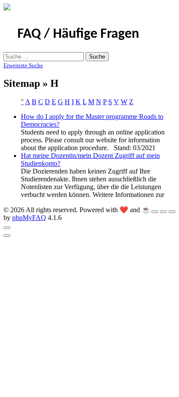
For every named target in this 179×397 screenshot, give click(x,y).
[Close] (6, 227)
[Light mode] (154, 211)
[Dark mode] (163, 211)
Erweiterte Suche (23, 65)
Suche (97, 56)
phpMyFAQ (29, 217)
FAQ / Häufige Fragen (78, 34)
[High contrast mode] (172, 211)
